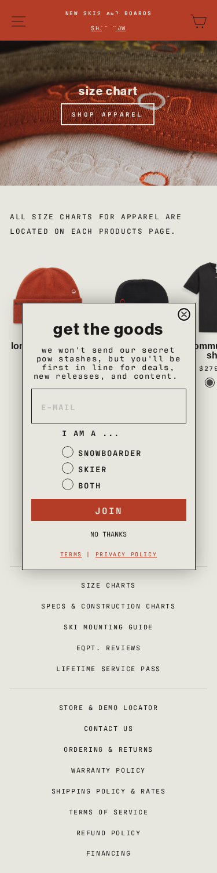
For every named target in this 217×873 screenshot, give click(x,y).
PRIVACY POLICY (126, 553)
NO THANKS (108, 533)
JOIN (109, 509)
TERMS (71, 553)
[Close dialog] (184, 314)
